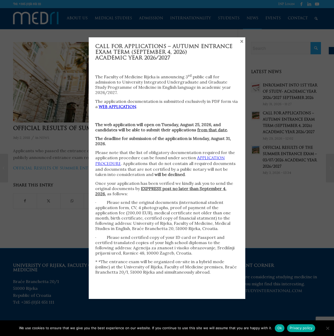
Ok (279, 328)
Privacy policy (301, 328)
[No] (327, 328)
